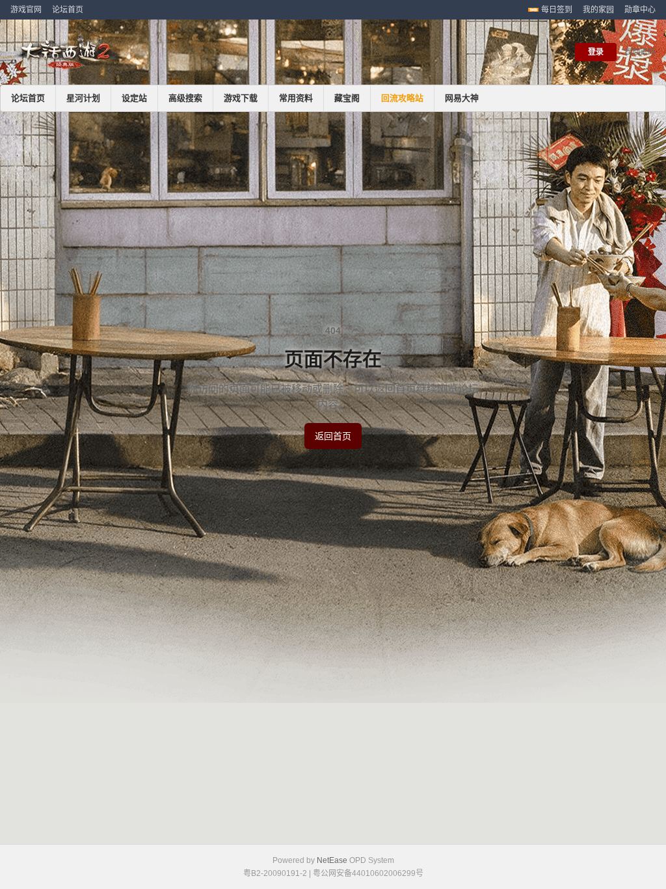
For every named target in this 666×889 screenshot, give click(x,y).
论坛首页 (67, 9)
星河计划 (83, 98)
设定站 (134, 98)
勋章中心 (640, 9)
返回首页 (333, 436)
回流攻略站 (402, 98)
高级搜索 (185, 98)
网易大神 (462, 98)
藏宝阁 (347, 98)
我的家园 (598, 9)
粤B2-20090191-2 (275, 873)
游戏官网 (26, 9)
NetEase (332, 860)
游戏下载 (241, 98)
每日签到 (556, 9)
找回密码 (640, 52)
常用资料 (296, 98)
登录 (596, 52)
